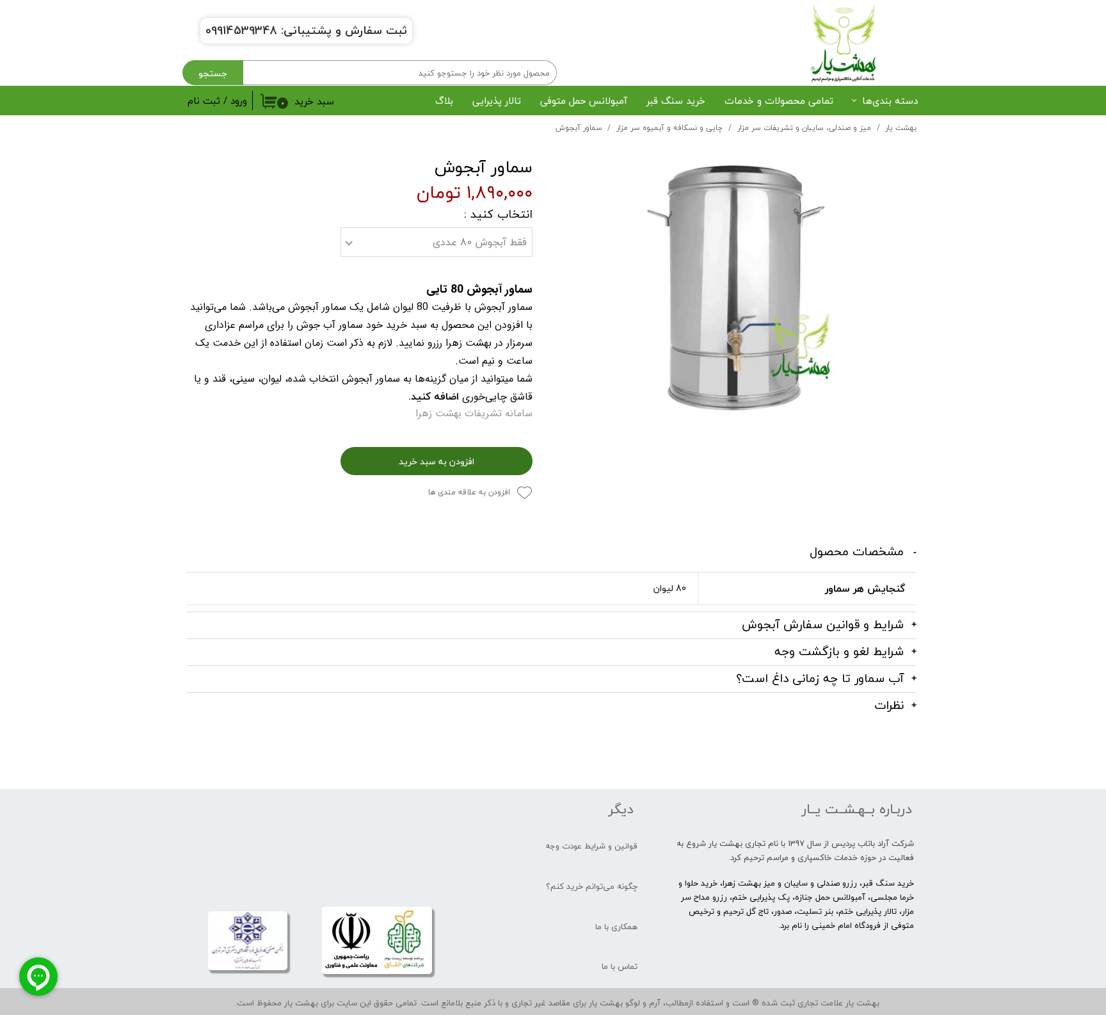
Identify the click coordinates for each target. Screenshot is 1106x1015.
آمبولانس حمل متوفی (583, 100)
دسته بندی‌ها (890, 100)
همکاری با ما (616, 927)
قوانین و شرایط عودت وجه (591, 846)
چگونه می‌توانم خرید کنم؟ (591, 886)
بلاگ (444, 100)
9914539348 (244, 30)
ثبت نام (204, 100)
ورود (238, 100)
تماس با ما (619, 966)
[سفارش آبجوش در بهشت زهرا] (734, 294)
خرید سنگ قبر (675, 100)
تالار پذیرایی (496, 100)
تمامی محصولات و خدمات (779, 100)
